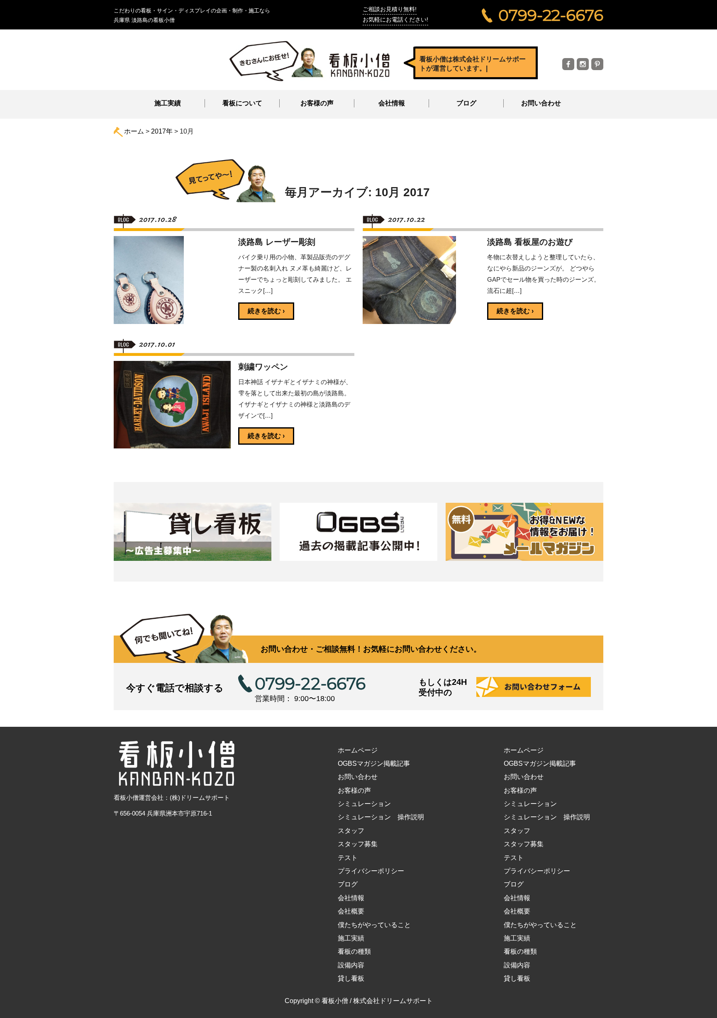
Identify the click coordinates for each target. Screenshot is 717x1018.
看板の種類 (354, 951)
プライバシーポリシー (371, 870)
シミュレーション (364, 803)
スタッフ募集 (358, 844)
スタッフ (351, 830)
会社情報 (351, 897)
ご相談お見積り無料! (390, 9)
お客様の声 (317, 103)
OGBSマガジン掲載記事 (374, 763)
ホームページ (358, 750)
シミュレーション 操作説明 (381, 817)
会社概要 (351, 911)
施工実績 (167, 103)
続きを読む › (266, 310)
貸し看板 (351, 978)
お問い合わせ (541, 103)
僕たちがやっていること (374, 924)
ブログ (466, 103)
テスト (348, 857)
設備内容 (351, 965)
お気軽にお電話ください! (395, 19)
